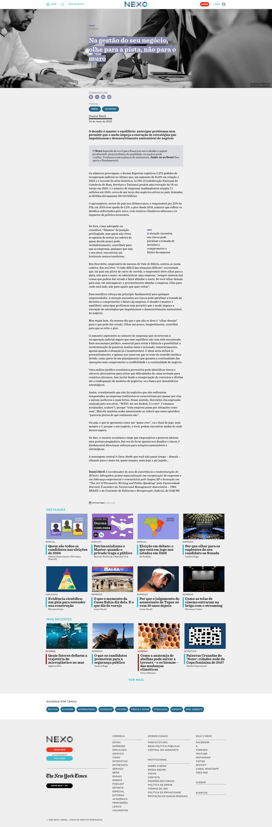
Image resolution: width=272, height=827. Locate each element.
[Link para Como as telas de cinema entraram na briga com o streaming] (203, 579)
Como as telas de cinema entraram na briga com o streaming (203, 602)
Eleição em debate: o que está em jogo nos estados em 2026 (156, 549)
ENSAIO (117, 776)
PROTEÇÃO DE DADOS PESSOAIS (167, 796)
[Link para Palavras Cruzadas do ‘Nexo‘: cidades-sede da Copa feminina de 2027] (205, 636)
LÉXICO (116, 806)
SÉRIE (115, 772)
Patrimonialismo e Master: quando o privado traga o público (113, 549)
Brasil (94, 109)
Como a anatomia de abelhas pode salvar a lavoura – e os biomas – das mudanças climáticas (159, 662)
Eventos (201, 793)
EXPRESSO (118, 746)
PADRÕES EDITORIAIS (161, 781)
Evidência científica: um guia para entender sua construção (67, 602)
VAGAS (152, 773)
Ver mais (136, 680)
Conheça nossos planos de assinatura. (126, 157)
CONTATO (154, 777)
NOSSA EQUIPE (157, 770)
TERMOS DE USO (158, 788)
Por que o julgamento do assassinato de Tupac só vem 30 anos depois (159, 602)
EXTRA (116, 742)
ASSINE (204, 4)
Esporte (176, 709)
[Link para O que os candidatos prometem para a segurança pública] (113, 636)
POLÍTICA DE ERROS (160, 785)
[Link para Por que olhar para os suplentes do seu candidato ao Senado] (203, 526)
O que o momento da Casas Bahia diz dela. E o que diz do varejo (114, 602)
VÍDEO (116, 757)
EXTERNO (118, 795)
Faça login (59, 758)
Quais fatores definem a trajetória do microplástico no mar (67, 659)
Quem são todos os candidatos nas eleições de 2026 (68, 549)
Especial (51, 542)
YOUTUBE (201, 754)
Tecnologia (160, 709)
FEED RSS (202, 772)
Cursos (201, 782)
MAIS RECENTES (76, 4)
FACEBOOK (202, 742)
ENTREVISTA (120, 765)
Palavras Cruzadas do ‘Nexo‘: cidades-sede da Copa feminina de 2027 (205, 659)
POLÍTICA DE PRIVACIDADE (164, 792)
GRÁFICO (118, 754)
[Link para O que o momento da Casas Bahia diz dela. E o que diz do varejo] (112, 579)
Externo (51, 651)
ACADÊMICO (120, 799)
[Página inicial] (136, 4)
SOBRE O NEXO (157, 766)
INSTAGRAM (203, 757)
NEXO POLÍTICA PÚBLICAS (164, 746)
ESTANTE (118, 788)
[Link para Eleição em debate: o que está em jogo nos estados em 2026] (158, 526)
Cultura (122, 709)
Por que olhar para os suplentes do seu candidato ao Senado (202, 549)
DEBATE (117, 780)
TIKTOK (200, 761)
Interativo (190, 651)
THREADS (201, 750)
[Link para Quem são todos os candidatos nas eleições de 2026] (67, 526)
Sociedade (110, 109)
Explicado (52, 594)
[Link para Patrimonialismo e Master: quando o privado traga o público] (112, 526)
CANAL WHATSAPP (207, 769)
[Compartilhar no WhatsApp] (109, 97)
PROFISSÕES (120, 803)
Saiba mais (110, 503)
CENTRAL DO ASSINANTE (163, 750)
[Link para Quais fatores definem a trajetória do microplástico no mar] (67, 636)
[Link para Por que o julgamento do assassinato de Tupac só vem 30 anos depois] (158, 579)
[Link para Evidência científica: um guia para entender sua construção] (67, 579)
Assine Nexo (59, 750)
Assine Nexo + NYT (59, 786)
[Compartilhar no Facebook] (91, 97)
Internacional (87, 709)
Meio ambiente (194, 709)
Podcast (96, 542)
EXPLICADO (119, 750)
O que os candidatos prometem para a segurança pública (110, 659)
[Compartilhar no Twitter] (97, 97)
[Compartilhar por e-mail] (103, 97)
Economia (68, 709)
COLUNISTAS (120, 810)
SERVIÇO (117, 769)
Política (53, 709)
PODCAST (118, 784)
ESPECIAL (118, 791)
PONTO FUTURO (157, 742)
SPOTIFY (201, 765)
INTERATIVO (120, 761)
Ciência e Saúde (140, 709)
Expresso (188, 542)
